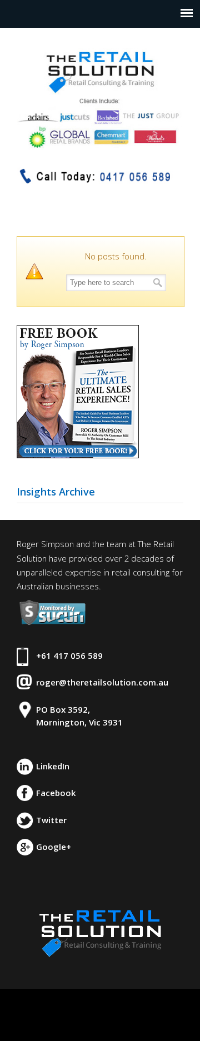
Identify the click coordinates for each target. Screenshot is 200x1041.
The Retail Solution (100, 94)
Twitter (51, 819)
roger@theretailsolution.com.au (102, 682)
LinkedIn (52, 766)
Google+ (53, 846)
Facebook (56, 792)
